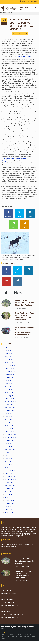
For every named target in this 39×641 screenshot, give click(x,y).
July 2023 (8, 444)
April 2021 (8, 494)
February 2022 (10, 471)
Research (12, 634)
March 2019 (9, 512)
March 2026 (9, 363)
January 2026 (9, 369)
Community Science (24, 634)
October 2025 (9, 375)
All (6, 348)
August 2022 (9, 453)
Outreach (14, 636)
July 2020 (8, 507)
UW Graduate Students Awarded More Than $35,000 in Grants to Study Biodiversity (24, 331)
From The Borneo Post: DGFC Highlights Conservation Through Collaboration (24, 316)
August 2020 (9, 504)
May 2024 (8, 420)
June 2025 (8, 384)
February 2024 (10, 429)
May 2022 (8, 462)
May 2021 (8, 492)
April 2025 (8, 390)
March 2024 (9, 426)
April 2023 (8, 447)
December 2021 (10, 476)
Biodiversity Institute (25, 56)
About (4, 634)
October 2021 (9, 483)
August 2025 (9, 378)
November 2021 (10, 479)
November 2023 (10, 437)
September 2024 (10, 408)
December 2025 (10, 372)
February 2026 (10, 366)
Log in (4, 632)
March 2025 (9, 393)
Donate (5, 639)
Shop (34, 636)
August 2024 (9, 411)
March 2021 (9, 497)
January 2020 (9, 510)
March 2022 (9, 468)
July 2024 (8, 414)
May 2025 (8, 387)
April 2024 (8, 423)
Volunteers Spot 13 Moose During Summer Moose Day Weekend (24, 302)
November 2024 (10, 402)
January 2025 (9, 399)
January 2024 (9, 432)
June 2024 (8, 416)
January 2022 (9, 473)
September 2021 (10, 486)
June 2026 (8, 354)
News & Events (25, 636)
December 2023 (10, 434)
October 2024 (9, 405)
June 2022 (8, 458)
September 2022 (10, 450)
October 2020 (9, 500)
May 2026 (8, 357)
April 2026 (8, 360)
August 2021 (9, 489)
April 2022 (8, 465)
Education (5, 636)
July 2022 (8, 455)
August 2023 (9, 441)
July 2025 (8, 381)
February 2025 (10, 396)
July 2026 (8, 351)
